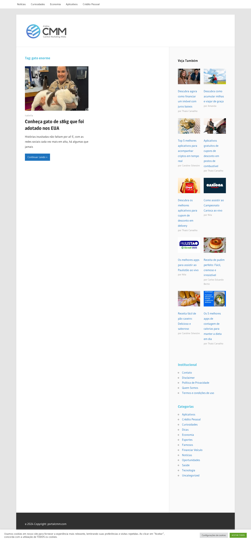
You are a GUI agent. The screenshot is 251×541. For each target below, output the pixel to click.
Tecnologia (188, 470)
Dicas (185, 429)
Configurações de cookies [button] (214, 535)
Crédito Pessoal (91, 4)
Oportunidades (191, 460)
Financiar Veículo (192, 450)
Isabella (29, 115)
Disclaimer (188, 377)
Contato (187, 372)
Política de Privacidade (195, 382)
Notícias (21, 4)
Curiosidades (38, 4)
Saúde (186, 465)
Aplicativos (72, 4)
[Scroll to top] (245, 535)
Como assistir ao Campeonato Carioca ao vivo (214, 205)
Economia (55, 4)
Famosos (187, 445)
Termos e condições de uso (198, 393)
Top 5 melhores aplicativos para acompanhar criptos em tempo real (188, 151)
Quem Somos (190, 387)
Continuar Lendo (36, 157)
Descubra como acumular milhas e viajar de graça (214, 96)
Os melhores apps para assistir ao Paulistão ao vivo (188, 265)
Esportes (187, 439)
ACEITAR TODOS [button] (238, 535)
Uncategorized (190, 475)
